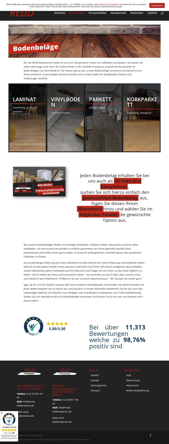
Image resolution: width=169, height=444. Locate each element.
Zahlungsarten (99, 385)
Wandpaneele (118, 13)
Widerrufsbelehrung (137, 390)
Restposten (136, 13)
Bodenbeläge (76, 13)
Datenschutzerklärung (110, 4)
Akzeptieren (157, 5)
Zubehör (152, 13)
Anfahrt (95, 375)
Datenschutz (133, 380)
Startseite (59, 13)
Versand (95, 390)
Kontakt (95, 380)
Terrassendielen (97, 13)
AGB (128, 375)
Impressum (132, 385)
